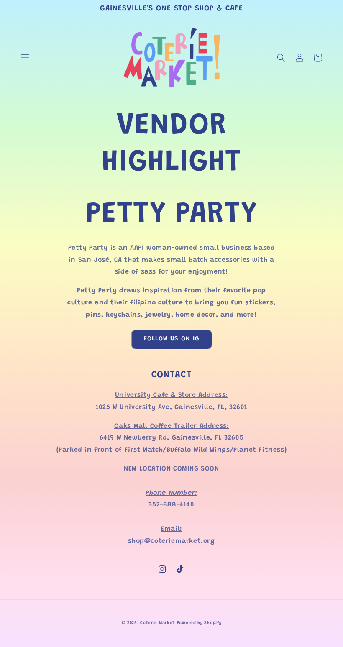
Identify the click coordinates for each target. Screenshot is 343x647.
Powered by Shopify (199, 623)
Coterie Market (157, 623)
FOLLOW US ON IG (172, 339)
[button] (25, 58)
